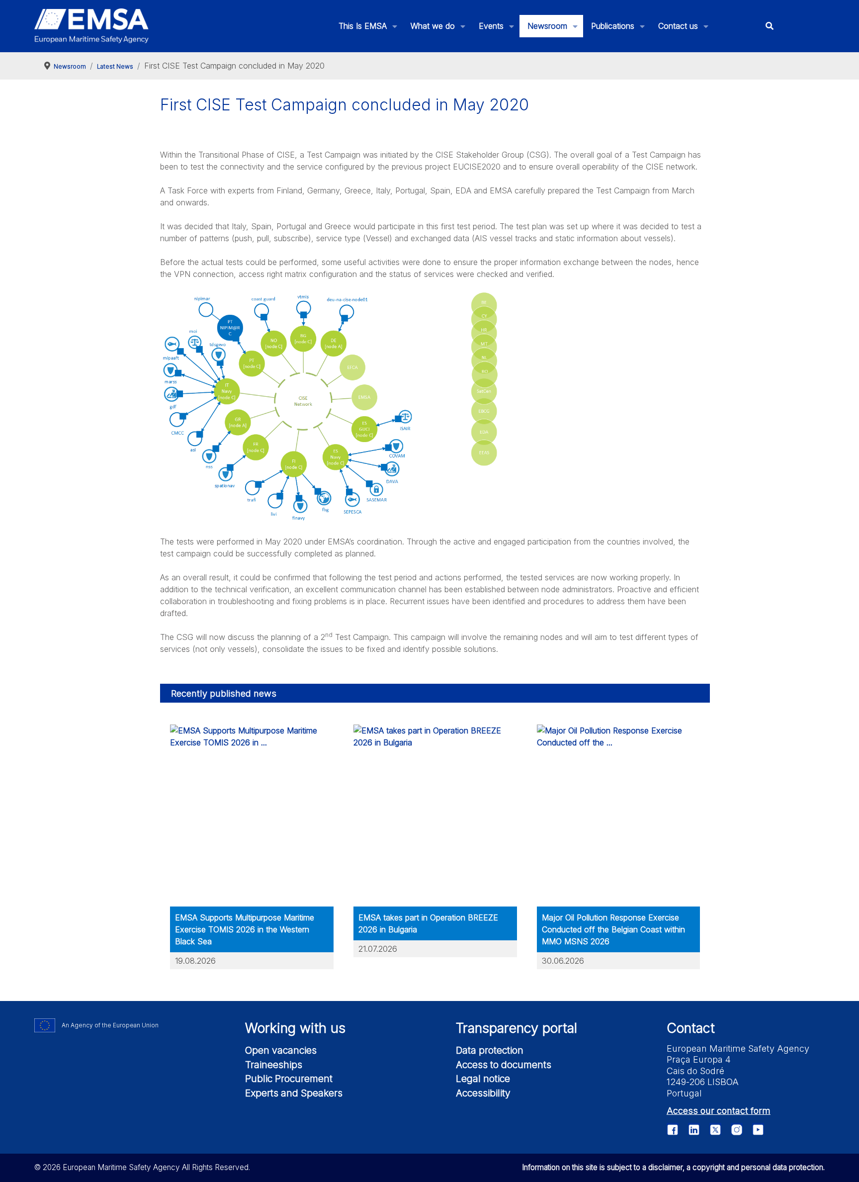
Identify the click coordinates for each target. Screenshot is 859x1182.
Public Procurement (289, 1079)
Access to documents (503, 1065)
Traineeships (273, 1065)
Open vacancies (281, 1050)
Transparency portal (516, 1028)
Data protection (489, 1050)
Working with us (295, 1028)
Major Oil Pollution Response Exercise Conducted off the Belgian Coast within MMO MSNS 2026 (613, 929)
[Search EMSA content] (769, 26)
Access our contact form (719, 1110)
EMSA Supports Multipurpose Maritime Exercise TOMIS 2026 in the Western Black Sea (244, 929)
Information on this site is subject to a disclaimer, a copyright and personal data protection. (673, 1167)
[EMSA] (91, 25)
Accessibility (483, 1093)
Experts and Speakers (294, 1093)
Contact (691, 1028)
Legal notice (483, 1079)
